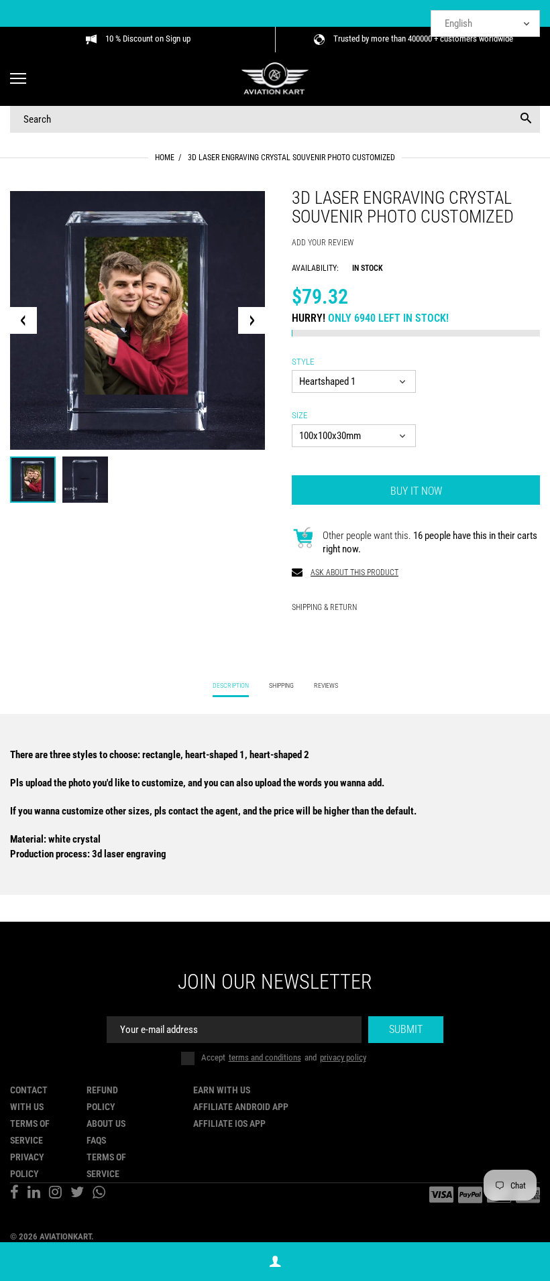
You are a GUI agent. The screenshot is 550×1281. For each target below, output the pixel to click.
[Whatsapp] (99, 1194)
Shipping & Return (324, 607)
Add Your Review (322, 242)
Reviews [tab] (326, 685)
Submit (406, 1029)
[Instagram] (55, 1194)
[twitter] (77, 1194)
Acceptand (283, 1057)
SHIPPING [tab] (281, 685)
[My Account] (275, 1261)
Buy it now (416, 491)
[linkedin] (34, 1194)
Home (164, 157)
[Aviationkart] (275, 79)
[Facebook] (14, 1194)
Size (299, 415)
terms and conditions (265, 1057)
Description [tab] (231, 685)
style (303, 362)
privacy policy (343, 1057)
